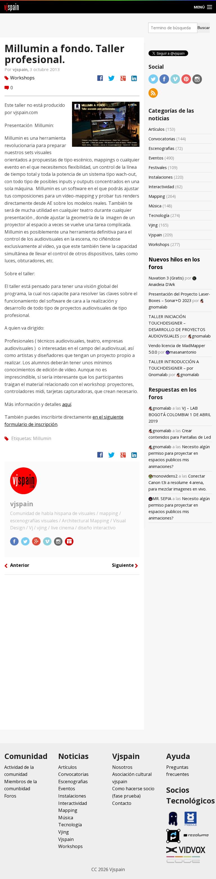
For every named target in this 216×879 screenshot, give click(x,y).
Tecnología (158, 215)
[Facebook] (164, 78)
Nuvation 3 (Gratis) (166, 278)
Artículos (156, 129)
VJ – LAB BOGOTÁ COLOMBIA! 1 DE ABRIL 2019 (179, 414)
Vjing (153, 225)
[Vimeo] (175, 78)
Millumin (42, 438)
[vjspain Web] (69, 541)
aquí (66, 404)
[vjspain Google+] (37, 541)
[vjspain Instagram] (59, 541)
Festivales (157, 167)
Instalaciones (160, 177)
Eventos (155, 158)
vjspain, (21, 69)
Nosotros (122, 767)
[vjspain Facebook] (15, 541)
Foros (10, 796)
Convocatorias (161, 138)
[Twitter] (153, 78)
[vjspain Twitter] (26, 541)
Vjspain (155, 234)
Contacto (121, 803)
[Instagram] (197, 78)
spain (11, 7)
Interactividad (161, 186)
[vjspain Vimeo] (48, 541)
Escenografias (161, 148)
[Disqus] (72, 654)
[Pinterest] (186, 78)
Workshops (22, 78)
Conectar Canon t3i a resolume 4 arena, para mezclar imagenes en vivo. (177, 482)
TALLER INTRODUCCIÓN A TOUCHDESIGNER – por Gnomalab (173, 368)
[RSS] (153, 92)
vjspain (21, 503)
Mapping (156, 196)
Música (154, 205)
